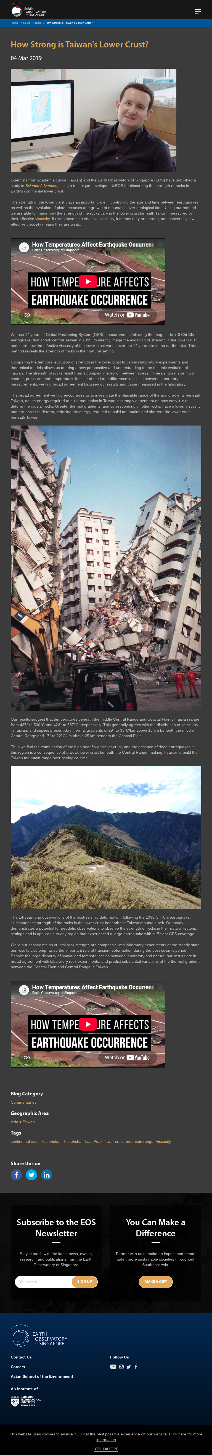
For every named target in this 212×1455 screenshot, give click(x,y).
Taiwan (29, 1122)
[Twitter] (33, 1174)
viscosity (42, 218)
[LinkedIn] (48, 1174)
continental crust (25, 1141)
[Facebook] (18, 1174)
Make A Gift (156, 1282)
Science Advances (41, 185)
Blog (38, 22)
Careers (18, 1367)
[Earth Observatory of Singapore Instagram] (121, 1367)
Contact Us (21, 1357)
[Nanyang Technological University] (26, 1401)
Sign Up (84, 1282)
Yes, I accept (106, 1449)
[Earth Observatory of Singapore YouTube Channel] (113, 1367)
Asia (14, 1122)
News (26, 22)
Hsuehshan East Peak (83, 1141)
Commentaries (23, 1102)
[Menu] (198, 9)
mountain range (139, 1141)
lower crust (114, 1141)
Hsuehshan (52, 1141)
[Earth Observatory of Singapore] (29, 10)
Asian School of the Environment (42, 1376)
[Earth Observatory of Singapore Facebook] (136, 1367)
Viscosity (163, 1141)
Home (14, 22)
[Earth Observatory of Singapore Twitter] (128, 1367)
